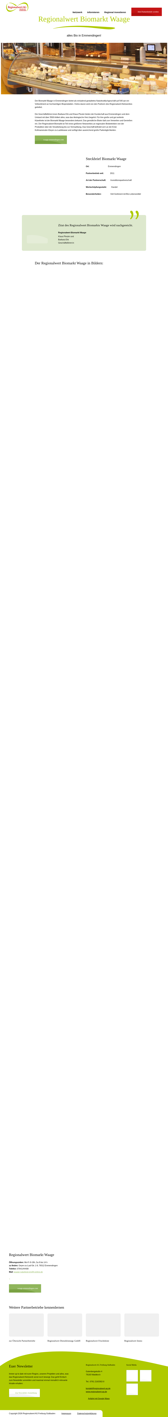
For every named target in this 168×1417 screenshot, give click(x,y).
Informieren (93, 12)
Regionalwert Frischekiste (97, 1341)
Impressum (66, 1413)
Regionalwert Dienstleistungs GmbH (63, 1341)
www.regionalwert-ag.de (96, 1392)
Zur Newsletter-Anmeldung (26, 1393)
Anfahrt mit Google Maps (99, 1399)
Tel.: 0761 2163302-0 (95, 1382)
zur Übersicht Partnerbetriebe (22, 1341)
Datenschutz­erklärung (86, 1413)
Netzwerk (77, 12)
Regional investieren (115, 12)
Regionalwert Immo (133, 1341)
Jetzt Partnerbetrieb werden (148, 12)
